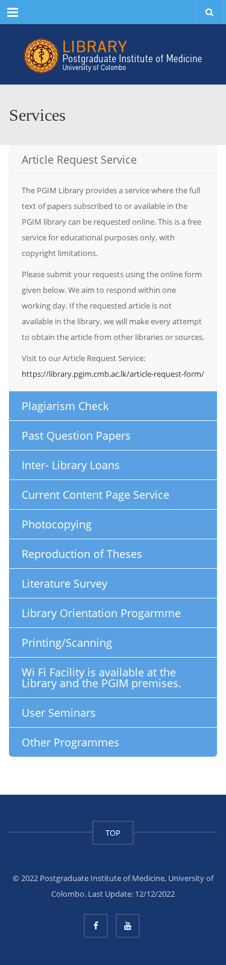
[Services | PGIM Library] (113, 54)
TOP (113, 832)
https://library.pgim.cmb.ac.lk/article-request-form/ (113, 373)
